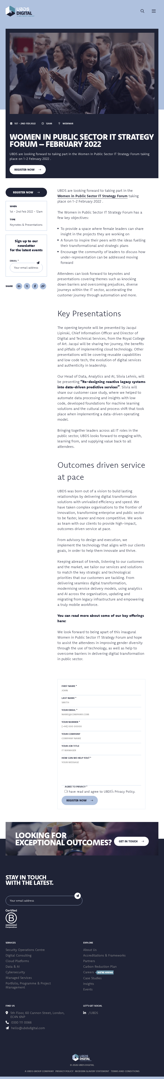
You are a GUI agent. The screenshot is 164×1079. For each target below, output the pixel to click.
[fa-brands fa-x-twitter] (27, 286)
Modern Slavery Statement (92, 1071)
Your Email (69, 709)
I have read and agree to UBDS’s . (101, 791)
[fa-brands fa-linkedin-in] (19, 286)
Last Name (69, 697)
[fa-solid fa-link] (43, 286)
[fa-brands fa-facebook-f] (35, 286)
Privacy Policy (124, 791)
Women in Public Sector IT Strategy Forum (92, 196)
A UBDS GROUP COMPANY (39, 1071)
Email (14, 260)
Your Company (71, 733)
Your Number (71, 721)
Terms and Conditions (125, 1071)
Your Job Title (70, 745)
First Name (69, 685)
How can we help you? (76, 757)
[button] (20, 11)
